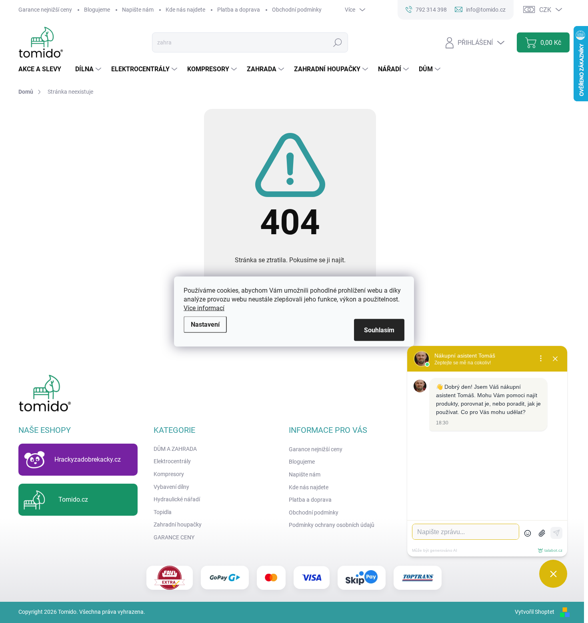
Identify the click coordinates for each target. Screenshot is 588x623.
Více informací (204, 308)
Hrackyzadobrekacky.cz (87, 459)
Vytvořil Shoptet (534, 612)
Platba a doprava (238, 9)
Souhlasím (379, 330)
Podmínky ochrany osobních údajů (331, 525)
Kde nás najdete (185, 9)
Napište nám (138, 9)
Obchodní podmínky (297, 9)
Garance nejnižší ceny (45, 9)
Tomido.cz (73, 499)
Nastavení (205, 324)
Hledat (338, 42)
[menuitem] (42, 69)
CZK (545, 10)
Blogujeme (97, 9)
